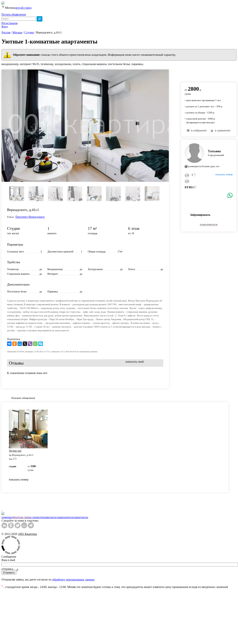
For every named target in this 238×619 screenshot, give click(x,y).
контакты (82, 517)
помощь (6, 517)
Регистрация (9, 23)
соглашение (60, 517)
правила (47, 517)
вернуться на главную (195, 73)
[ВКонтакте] (9, 343)
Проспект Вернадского (30, 216)
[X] (25, 343)
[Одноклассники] (14, 343)
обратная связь (21, 517)
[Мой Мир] (19, 343)
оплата (72, 517)
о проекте (36, 517)
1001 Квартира (27, 534)
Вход (4, 26)
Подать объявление (13, 14)
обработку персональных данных (73, 579)
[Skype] (40, 343)
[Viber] (30, 343)
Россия (5, 32)
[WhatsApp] (35, 343)
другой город (23, 7)
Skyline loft (15, 450)
